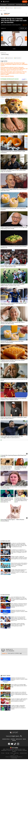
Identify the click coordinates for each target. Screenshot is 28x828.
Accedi (24, 1)
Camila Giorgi (5, 54)
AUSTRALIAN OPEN (21, 4)
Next (26, 39)
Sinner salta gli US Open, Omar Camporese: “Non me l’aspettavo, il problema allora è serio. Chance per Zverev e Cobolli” (14, 73)
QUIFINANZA (20, 750)
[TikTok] (15, 744)
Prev (2, 39)
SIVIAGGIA (15, 750)
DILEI (12, 750)
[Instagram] (18, 744)
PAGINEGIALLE (11, 749)
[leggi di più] (26, 14)
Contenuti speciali (6, 739)
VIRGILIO (7, 749)
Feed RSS (24, 739)
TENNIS (4, 10)
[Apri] (1, 1)
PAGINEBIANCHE (4, 750)
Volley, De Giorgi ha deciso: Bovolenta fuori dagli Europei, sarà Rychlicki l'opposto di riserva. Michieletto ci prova (14, 64)
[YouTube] (12, 744)
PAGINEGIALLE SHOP (18, 749)
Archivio (14, 740)
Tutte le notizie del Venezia (7, 76)
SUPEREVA (14, 751)
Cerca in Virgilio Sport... (13, 736)
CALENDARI (4, 4)
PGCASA (23, 749)
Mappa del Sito (19, 739)
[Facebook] (9, 744)
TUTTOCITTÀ (9, 750)
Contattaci (13, 739)
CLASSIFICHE (11, 4)
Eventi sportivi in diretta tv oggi (15, 653)
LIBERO (4, 749)
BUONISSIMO (24, 750)
